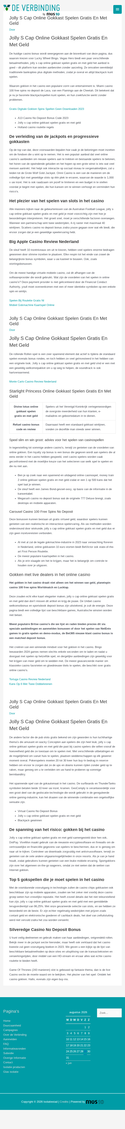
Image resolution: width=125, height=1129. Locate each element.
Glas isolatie (10, 1071)
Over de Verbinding (15, 1034)
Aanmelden (10, 1039)
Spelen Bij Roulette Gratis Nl (26, 300)
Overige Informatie (14, 1057)
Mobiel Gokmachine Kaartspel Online (31, 305)
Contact (8, 1062)
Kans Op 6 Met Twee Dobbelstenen (30, 684)
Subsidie (8, 1053)
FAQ (6, 1044)
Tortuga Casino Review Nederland (29, 679)
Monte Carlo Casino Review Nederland (32, 381)
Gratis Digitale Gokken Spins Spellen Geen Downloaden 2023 (46, 109)
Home (6, 1020)
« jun (69, 1063)
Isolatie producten (14, 1067)
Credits (64, 1101)
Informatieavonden (14, 1048)
